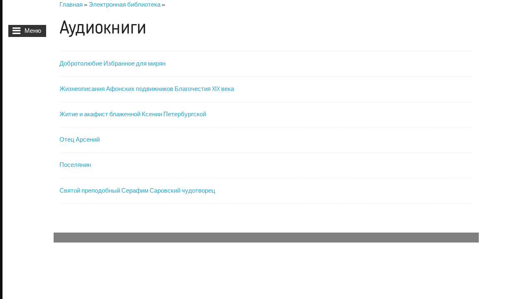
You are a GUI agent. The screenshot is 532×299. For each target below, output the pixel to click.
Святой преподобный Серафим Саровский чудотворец (137, 190)
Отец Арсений (79, 139)
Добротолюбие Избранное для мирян (112, 63)
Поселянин (75, 164)
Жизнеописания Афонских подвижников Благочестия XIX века (146, 88)
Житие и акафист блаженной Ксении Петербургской (132, 114)
